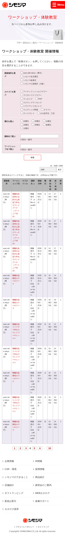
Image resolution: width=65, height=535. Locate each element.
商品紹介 (39, 477)
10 (49, 448)
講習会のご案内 (30, 43)
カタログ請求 (12, 509)
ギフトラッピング (14, 493)
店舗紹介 (9, 485)
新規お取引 (10, 501)
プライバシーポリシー (25, 527)
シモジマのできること (16, 477)
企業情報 (9, 461)
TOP (19, 43)
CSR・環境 (10, 469)
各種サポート (42, 501)
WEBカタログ (42, 493)
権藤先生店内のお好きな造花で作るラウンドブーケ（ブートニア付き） (16, 205)
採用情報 (39, 469)
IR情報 (38, 461)
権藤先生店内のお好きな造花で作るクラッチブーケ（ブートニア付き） (16, 232)
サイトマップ (43, 527)
